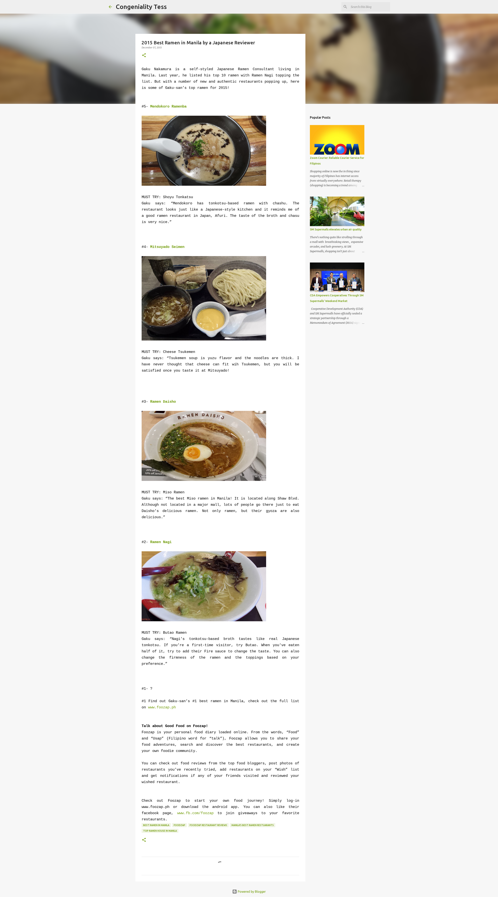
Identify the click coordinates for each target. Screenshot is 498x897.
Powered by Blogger (251, 891)
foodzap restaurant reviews (208, 825)
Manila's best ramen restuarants (252, 825)
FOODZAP (179, 825)
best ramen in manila (156, 825)
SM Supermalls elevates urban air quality (335, 229)
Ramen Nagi (161, 542)
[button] (144, 55)
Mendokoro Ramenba (168, 106)
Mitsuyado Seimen (167, 247)
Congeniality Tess (141, 6)
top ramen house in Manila (160, 831)
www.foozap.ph (162, 707)
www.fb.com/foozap (195, 813)
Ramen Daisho (163, 402)
